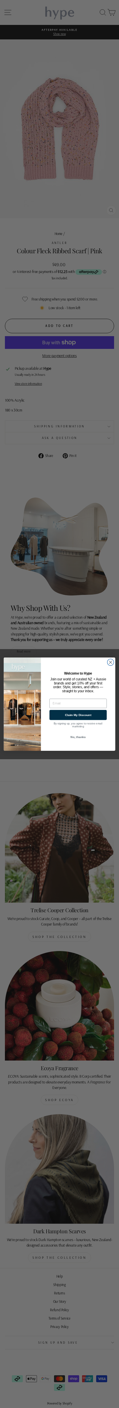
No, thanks (78, 736)
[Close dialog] (110, 662)
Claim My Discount (78, 714)
